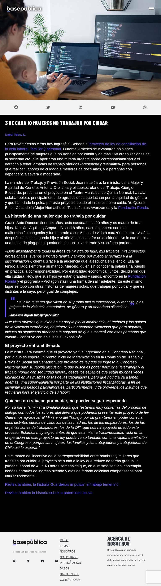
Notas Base (69, 557)
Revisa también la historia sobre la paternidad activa (48, 493)
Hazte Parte (69, 574)
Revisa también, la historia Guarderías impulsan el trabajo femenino (61, 484)
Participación (70, 563)
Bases (64, 568)
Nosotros (67, 551)
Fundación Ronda (133, 208)
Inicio (64, 540)
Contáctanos (70, 580)
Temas (65, 546)
